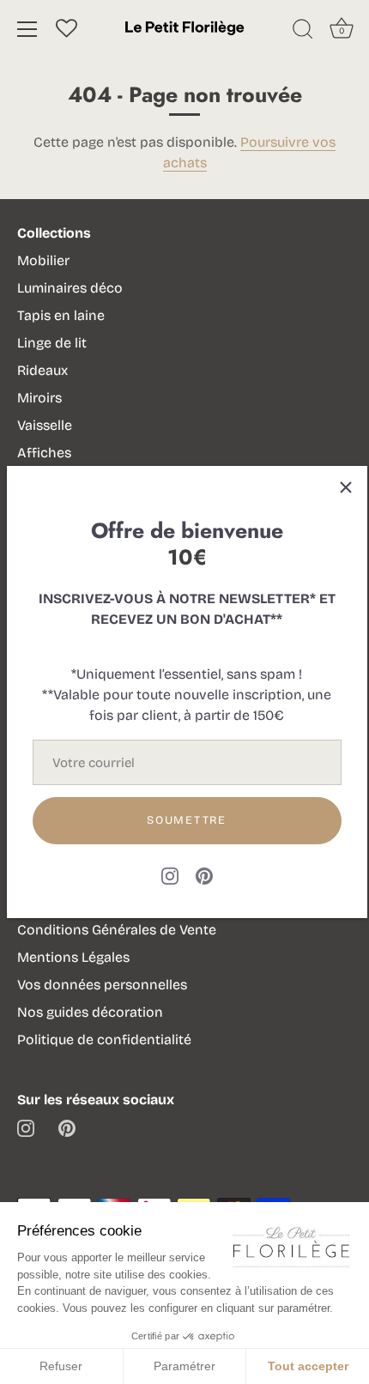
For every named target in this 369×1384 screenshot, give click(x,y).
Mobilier (43, 260)
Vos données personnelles (102, 984)
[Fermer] (346, 487)
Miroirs (39, 398)
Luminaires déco (70, 288)
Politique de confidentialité (104, 1039)
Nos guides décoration (90, 1012)
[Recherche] (303, 32)
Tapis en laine (61, 315)
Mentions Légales (73, 957)
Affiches (44, 452)
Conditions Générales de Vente (116, 930)
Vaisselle (44, 425)
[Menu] (27, 29)
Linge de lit (52, 343)
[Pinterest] (204, 875)
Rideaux (42, 370)
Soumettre (186, 820)
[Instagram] (169, 875)
